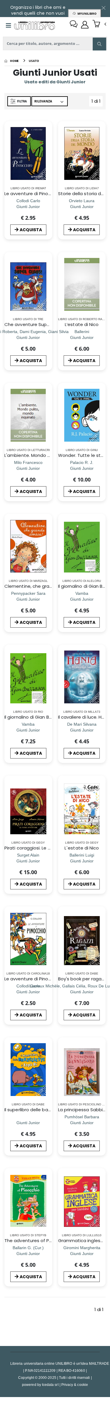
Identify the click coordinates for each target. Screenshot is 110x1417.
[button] (99, 24)
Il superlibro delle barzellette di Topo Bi (46, 1110)
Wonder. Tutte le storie (83, 455)
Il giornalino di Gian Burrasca (34, 717)
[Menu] (8, 25)
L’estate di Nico (82, 324)
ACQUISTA (31, 230)
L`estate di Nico (82, 848)
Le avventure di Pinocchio (32, 193)
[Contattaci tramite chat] (73, 24)
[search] (99, 44)
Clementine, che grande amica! (39, 586)
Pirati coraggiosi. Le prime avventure (44, 848)
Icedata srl (50, 1384)
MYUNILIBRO (86, 13)
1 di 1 (97, 102)
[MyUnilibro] (85, 24)
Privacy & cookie (74, 1384)
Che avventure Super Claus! (35, 324)
